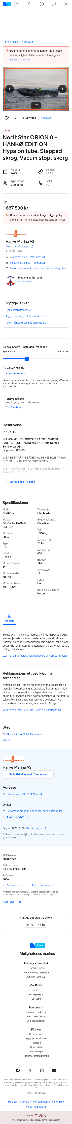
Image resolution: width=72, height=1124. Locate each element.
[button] (7, 118)
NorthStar (27, 41)
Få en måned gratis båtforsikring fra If (27, 322)
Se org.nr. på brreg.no (18, 246)
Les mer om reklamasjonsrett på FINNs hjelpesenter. (32, 709)
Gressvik (46, 117)
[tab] (9, 618)
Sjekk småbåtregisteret (18, 310)
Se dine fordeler (25, 281)
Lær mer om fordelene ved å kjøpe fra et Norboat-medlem (35, 655)
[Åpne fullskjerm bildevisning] (36, 89)
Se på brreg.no (34, 828)
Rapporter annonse (43, 885)
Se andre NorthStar (20, 59)
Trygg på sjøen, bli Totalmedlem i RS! (26, 316)
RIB (19, 901)
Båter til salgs (10, 41)
